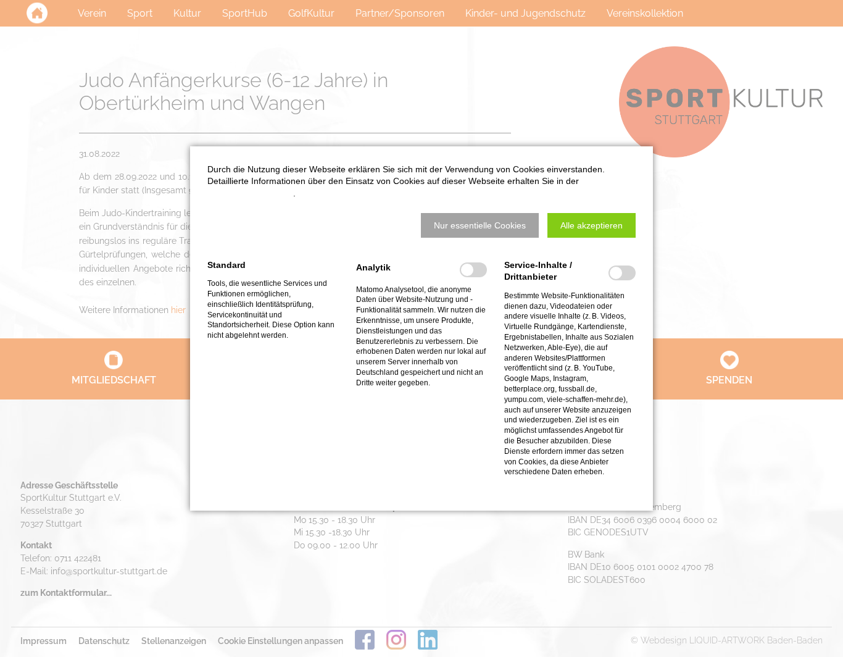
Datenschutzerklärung (250, 193)
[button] (480, 225)
